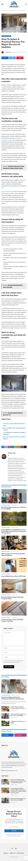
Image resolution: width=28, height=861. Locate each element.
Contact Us (12, 853)
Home (2, 10)
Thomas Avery (8, 52)
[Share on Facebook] (5, 58)
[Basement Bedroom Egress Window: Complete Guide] (14, 586)
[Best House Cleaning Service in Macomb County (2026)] (14, 496)
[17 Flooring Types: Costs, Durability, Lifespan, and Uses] (14, 608)
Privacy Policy (13, 836)
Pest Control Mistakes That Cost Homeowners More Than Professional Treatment (12, 699)
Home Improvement (6, 36)
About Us (6, 853)
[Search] (26, 4)
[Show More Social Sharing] (25, 58)
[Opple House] (14, 4)
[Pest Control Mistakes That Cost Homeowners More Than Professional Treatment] (14, 686)
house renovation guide (8, 191)
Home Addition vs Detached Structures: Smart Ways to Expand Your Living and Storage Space (13, 531)
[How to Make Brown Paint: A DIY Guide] (14, 565)
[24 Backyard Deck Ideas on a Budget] (5, 723)
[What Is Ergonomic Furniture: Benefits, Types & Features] (14, 543)
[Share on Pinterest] (19, 58)
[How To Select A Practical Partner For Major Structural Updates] (14, 32)
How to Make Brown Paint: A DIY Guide (13, 576)
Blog (5, 10)
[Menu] (2, 4)
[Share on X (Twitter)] (12, 58)
